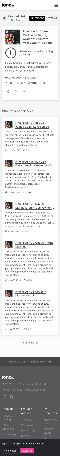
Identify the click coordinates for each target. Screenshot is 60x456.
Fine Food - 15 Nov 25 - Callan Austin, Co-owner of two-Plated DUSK (33, 165)
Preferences (10, 450)
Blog (46, 438)
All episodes (28, 342)
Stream (52, 18)
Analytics (26, 419)
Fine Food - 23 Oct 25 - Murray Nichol (30, 293)
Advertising (9, 434)
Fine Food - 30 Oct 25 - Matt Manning (34, 244)
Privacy (17, 389)
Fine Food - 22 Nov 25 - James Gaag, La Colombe (32, 124)
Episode (39, 18)
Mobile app (28, 430)
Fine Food (16, 20)
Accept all (27, 450)
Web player (28, 425)
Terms (5, 389)
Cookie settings (35, 389)
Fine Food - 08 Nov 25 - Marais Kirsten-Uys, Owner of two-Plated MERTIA (34, 207)
